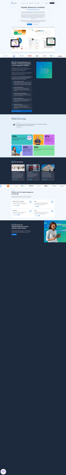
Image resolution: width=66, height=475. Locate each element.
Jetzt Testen (29, 24)
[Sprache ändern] (54, 1)
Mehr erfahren (36, 24)
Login (52, 1)
